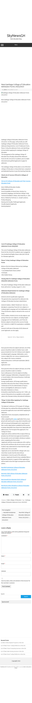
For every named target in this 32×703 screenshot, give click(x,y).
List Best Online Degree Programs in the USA (12, 642)
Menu (16, 44)
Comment (4, 535)
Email (3, 563)
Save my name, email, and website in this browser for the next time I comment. (15, 582)
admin (5, 89)
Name (3, 556)
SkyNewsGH (16, 35)
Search (2, 594)
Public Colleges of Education (14, 500)
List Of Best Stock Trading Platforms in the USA (13, 654)
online (15, 419)
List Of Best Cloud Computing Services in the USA (13, 648)
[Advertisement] (16, 16)
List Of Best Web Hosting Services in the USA (12, 651)
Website (3, 571)
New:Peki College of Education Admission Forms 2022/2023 (24, 515)
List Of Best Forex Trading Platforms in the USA (13, 645)
